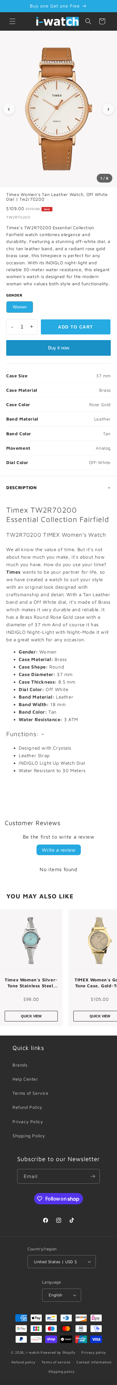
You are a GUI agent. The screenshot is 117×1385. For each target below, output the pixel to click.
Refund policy (23, 1362)
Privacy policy (93, 1352)
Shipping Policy (28, 1135)
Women (20, 307)
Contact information (93, 1362)
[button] (12, 21)
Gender (14, 295)
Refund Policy (27, 1107)
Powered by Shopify (58, 1352)
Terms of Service (30, 1093)
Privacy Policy (27, 1121)
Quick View (31, 1016)
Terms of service (55, 1362)
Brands (19, 1064)
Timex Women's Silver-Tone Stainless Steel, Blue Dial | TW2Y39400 (31, 983)
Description (21, 487)
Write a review (59, 850)
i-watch (32, 1352)
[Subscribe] (93, 1176)
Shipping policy (61, 1371)
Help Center (25, 1079)
